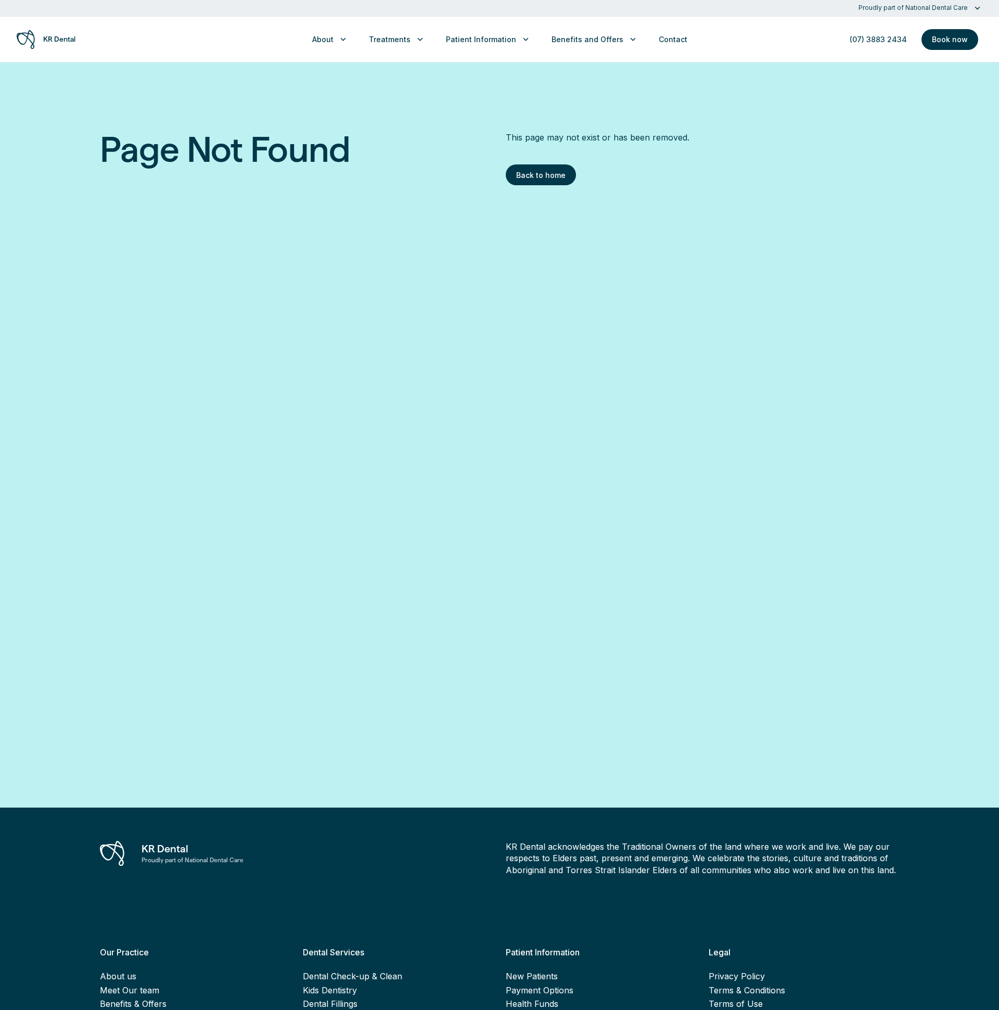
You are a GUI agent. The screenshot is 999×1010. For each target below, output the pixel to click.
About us (118, 976)
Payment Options (539, 990)
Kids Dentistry (330, 990)
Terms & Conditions (747, 990)
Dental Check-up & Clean (352, 976)
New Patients (532, 976)
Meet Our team (129, 990)
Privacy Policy (737, 976)
